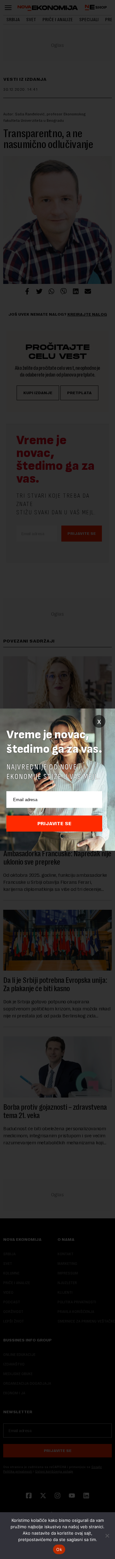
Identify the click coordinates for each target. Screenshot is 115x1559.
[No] (107, 1535)
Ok (59, 1549)
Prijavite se (54, 823)
